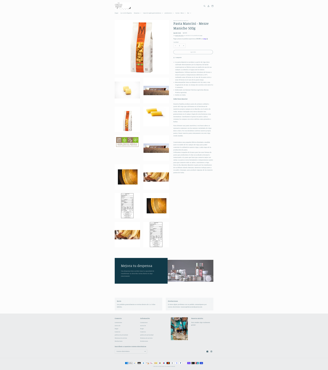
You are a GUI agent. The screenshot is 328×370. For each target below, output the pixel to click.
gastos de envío (179, 35)
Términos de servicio (121, 338)
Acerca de (117, 325)
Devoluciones (119, 341)
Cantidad (175, 42)
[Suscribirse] (145, 351)
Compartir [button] (178, 57)
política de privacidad (121, 335)
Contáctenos (118, 322)
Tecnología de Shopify (170, 366)
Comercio (117, 332)
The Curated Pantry (160, 366)
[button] (137, 13)
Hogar (116, 328)
